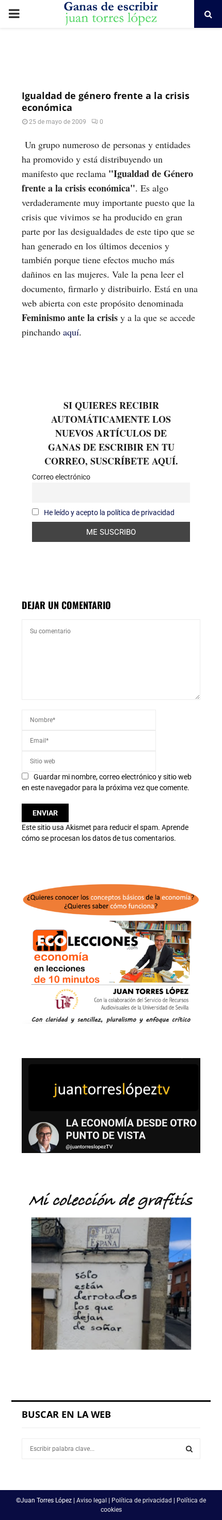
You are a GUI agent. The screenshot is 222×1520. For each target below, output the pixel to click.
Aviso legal (91, 1500)
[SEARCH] (189, 1448)
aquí (71, 332)
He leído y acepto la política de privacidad (109, 512)
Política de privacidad (142, 1500)
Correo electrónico (61, 477)
